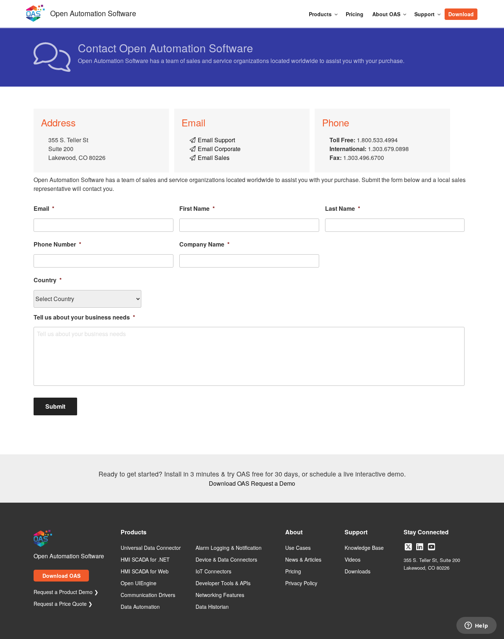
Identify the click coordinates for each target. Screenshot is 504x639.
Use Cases (298, 548)
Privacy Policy (301, 583)
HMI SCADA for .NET (145, 559)
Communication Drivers (148, 595)
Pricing (354, 14)
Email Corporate (218, 148)
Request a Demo (273, 483)
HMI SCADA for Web (145, 571)
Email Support (215, 140)
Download (461, 14)
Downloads (357, 571)
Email (44, 209)
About (294, 532)
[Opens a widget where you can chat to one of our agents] (476, 626)
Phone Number (57, 244)
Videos (352, 559)
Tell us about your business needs (84, 317)
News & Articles (303, 559)
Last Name (342, 209)
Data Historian (212, 607)
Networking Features (220, 595)
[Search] (481, 10)
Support (424, 14)
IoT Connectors (213, 571)
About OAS (386, 14)
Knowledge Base (364, 548)
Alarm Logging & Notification (229, 548)
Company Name (204, 244)
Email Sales (212, 157)
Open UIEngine (138, 583)
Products (320, 14)
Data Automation (140, 607)
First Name (197, 209)
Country (48, 280)
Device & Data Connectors (226, 559)
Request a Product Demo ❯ (66, 592)
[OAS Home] (35, 20)
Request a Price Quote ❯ (63, 604)
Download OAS (229, 483)
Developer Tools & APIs (223, 583)
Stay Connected (426, 532)
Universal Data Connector (151, 548)
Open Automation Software (93, 12)
